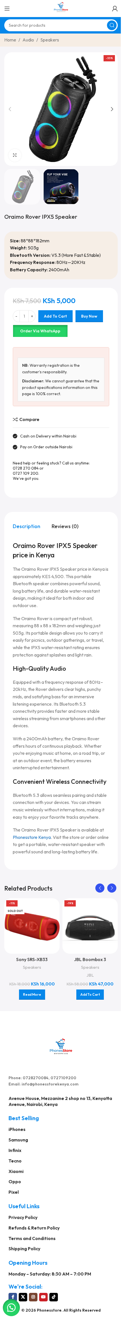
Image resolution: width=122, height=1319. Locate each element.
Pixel (14, 1192)
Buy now (89, 316)
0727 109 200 (25, 473)
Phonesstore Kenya (32, 837)
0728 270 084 (26, 468)
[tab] (26, 526)
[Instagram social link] (33, 1297)
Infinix (15, 1150)
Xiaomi (16, 1171)
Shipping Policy (24, 1248)
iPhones (17, 1129)
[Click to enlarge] (15, 155)
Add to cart (55, 316)
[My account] (115, 8)
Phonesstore (49, 1310)
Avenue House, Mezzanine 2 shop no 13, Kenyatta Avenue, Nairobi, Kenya (60, 1101)
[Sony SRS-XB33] (32, 926)
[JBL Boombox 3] (90, 926)
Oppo (15, 1181)
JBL (90, 975)
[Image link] (61, 1045)
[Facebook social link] (13, 1297)
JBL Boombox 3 (90, 959)
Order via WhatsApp (40, 331)
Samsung (18, 1140)
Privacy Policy (23, 1217)
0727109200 (63, 1077)
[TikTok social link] (53, 1297)
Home (10, 40)
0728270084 (36, 1077)
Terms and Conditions (32, 1238)
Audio (28, 40)
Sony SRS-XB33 (32, 959)
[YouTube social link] (43, 1297)
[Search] (112, 25)
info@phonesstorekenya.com (50, 1084)
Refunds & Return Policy (34, 1228)
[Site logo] (61, 8)
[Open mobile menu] (7, 8)
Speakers (49, 40)
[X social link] (23, 1297)
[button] (10, 109)
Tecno (15, 1161)
